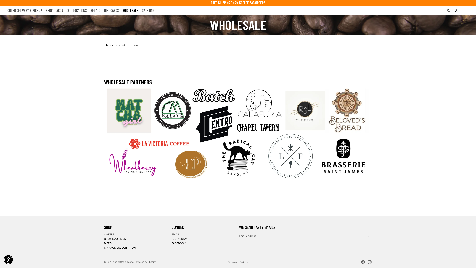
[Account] (456, 11)
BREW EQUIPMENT (116, 238)
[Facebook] (363, 262)
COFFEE (109, 234)
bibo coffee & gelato (123, 262)
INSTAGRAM (179, 238)
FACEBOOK (179, 243)
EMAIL (176, 234)
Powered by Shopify (145, 262)
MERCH (108, 243)
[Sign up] (368, 236)
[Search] (448, 11)
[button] (8, 259)
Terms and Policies (238, 262)
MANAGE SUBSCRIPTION (120, 247)
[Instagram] (369, 262)
